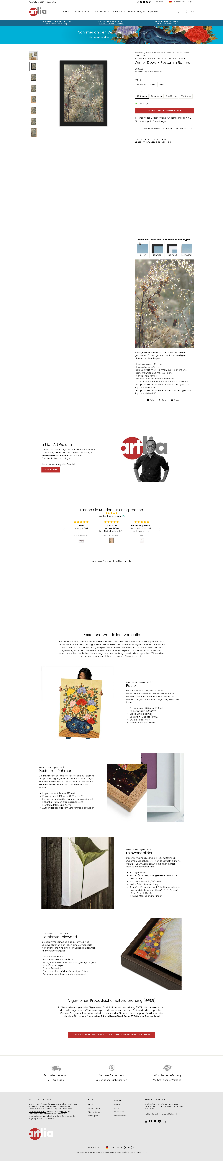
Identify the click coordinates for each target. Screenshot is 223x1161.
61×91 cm (186, 96)
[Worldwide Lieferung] (167, 1068)
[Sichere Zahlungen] (111, 1068)
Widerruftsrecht (95, 1112)
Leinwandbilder (82, 11)
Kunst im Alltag (135, 11)
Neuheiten (118, 11)
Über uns (118, 1100)
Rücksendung (94, 1108)
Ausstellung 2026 (36, 2)
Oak (153, 84)
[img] (111, 513)
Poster (66, 11)
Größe (139, 91)
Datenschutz (120, 1115)
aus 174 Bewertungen (110, 516)
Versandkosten (155, 71)
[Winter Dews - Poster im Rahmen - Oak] (139, 231)
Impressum (119, 1112)
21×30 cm (142, 96)
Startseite (139, 53)
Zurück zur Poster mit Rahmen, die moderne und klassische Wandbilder (113, 1035)
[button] (64, 529)
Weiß (161, 84)
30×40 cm (156, 96)
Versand (91, 1104)
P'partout (172, 254)
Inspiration (153, 11)
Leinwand (186, 254)
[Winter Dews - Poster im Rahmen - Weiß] (142, 231)
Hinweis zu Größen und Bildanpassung (164, 128)
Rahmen (157, 254)
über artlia (51, 470)
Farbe (138, 80)
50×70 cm (171, 96)
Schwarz (141, 84)
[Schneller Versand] (55, 1068)
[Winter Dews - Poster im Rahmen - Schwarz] (136, 231)
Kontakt (117, 1104)
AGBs (116, 1108)
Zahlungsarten (94, 1116)
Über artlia (51, 2)
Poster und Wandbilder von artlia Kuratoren (161, 58)
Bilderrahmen (101, 11)
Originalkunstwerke (37, 1111)
